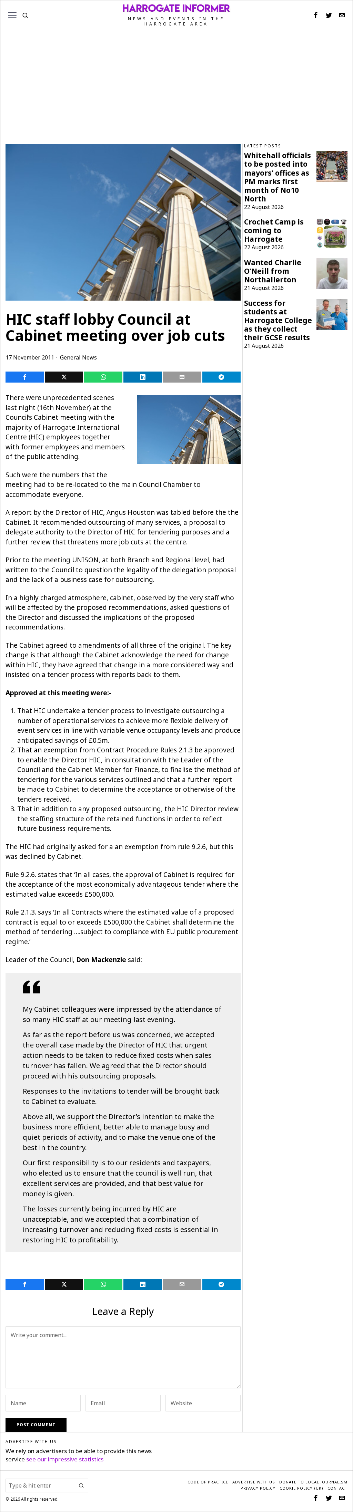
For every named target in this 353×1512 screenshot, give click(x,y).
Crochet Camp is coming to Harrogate (274, 230)
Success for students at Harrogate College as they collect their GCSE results (278, 320)
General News (78, 357)
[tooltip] (315, 15)
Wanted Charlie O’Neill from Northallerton (272, 271)
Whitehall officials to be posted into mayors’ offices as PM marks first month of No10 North (277, 177)
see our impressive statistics (64, 1459)
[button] (81, 1485)
